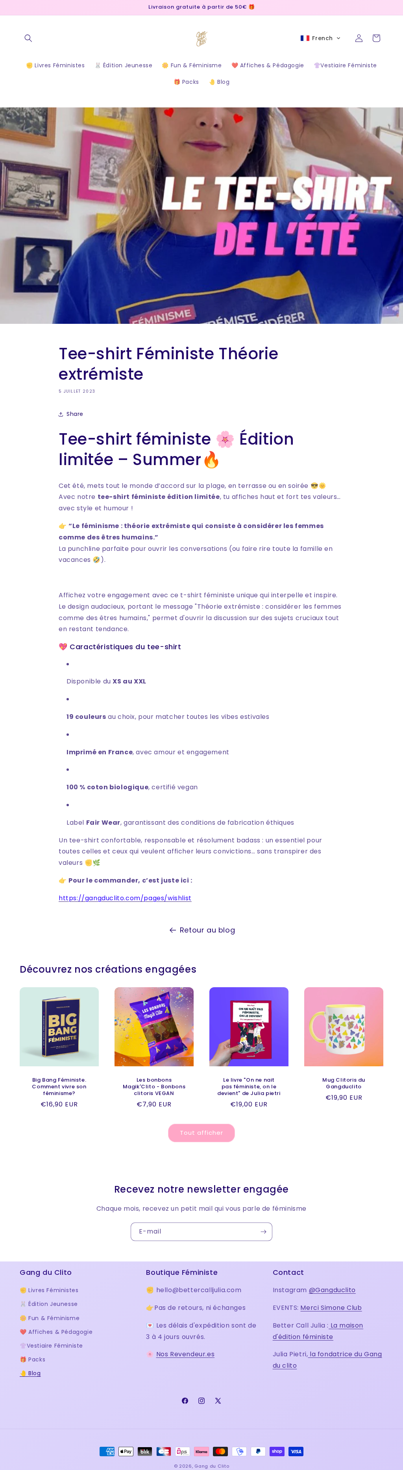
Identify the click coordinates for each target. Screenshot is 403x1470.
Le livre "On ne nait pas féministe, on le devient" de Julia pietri (248, 1087)
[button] (28, 38)
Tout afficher (201, 1132)
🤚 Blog (30, 1373)
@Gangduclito (332, 1290)
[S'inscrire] (263, 1232)
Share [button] (75, 414)
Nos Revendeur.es (185, 1354)
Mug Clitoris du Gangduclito (343, 1083)
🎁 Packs (32, 1359)
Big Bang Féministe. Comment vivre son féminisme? (59, 1087)
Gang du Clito (211, 1466)
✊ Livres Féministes (49, 1290)
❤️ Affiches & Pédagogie (56, 1332)
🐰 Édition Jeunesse (49, 1304)
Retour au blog (207, 930)
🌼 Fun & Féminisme (49, 1318)
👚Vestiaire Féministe (51, 1346)
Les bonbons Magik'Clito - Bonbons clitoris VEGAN (154, 1087)
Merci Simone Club (331, 1307)
